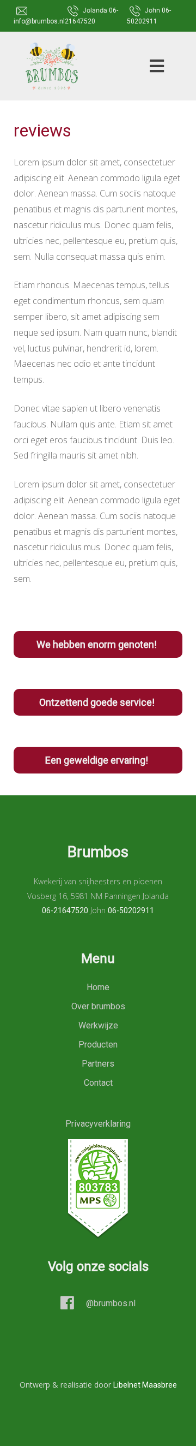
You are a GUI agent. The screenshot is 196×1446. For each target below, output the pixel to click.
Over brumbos (98, 1006)
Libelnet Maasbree (145, 1384)
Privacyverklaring (98, 1123)
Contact (98, 1083)
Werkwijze (98, 1025)
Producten (98, 1044)
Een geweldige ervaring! (97, 760)
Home (98, 987)
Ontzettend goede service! (98, 702)
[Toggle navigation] (154, 66)
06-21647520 (65, 910)
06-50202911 (131, 910)
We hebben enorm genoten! (97, 644)
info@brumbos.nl (39, 21)
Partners (98, 1063)
